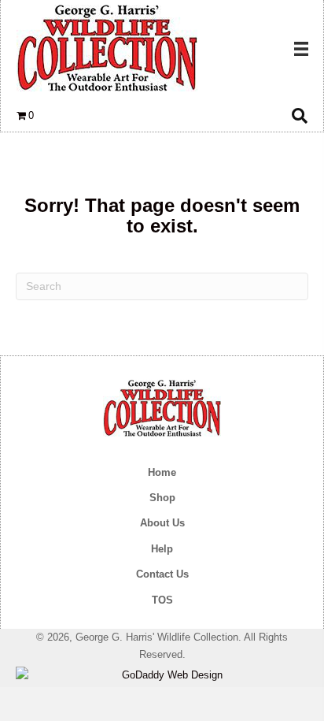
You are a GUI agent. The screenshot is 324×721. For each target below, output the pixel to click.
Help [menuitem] (162, 549)
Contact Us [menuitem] (162, 574)
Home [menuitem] (162, 472)
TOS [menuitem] (162, 600)
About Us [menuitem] (162, 523)
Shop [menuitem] (162, 498)
